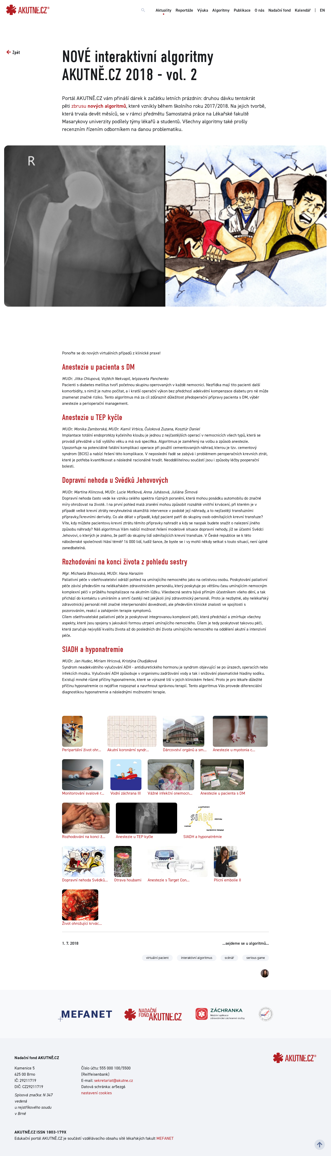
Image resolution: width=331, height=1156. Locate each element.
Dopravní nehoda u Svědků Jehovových (115, 480)
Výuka (202, 10)
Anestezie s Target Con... (169, 880)
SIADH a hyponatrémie (202, 836)
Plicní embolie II (227, 880)
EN (322, 10)
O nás (259, 10)
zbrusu (98, 106)
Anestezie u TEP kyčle (92, 417)
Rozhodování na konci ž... (83, 836)
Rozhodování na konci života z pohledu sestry (124, 562)
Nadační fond (279, 10)
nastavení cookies (96, 1093)
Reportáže (184, 10)
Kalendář (303, 10)
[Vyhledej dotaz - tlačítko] (143, 10)
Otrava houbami (127, 880)
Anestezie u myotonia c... (234, 749)
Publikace (242, 10)
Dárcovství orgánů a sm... (185, 749)
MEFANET (165, 1138)
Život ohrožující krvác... (82, 923)
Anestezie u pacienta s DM (98, 367)
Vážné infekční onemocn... (170, 793)
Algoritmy (221, 10)
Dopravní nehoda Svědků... (85, 880)
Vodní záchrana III (125, 793)
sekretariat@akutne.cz (113, 1080)
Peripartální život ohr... (81, 749)
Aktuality (163, 10)
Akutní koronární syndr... (128, 749)
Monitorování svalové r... (83, 793)
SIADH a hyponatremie (92, 649)
